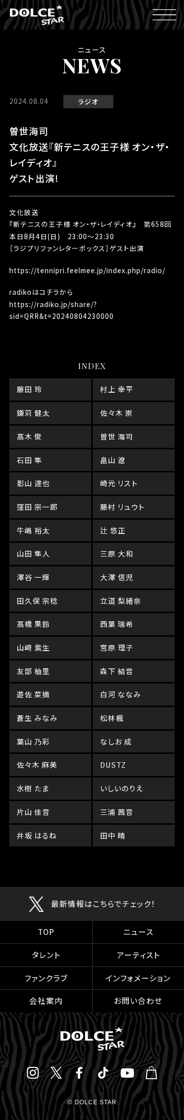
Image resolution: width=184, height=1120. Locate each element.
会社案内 (46, 1000)
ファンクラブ (46, 978)
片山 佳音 (33, 812)
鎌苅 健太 (33, 412)
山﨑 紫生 (33, 647)
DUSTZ (113, 764)
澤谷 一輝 (33, 577)
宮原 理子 (116, 647)
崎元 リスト (119, 483)
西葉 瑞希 (116, 624)
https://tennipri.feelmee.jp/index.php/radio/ (87, 270)
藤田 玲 (29, 389)
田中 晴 (113, 835)
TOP (46, 931)
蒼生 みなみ (37, 718)
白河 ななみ (120, 694)
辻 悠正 (113, 530)
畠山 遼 (113, 460)
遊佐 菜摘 (33, 694)
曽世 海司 (116, 436)
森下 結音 (116, 671)
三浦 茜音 (116, 812)
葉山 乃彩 (33, 741)
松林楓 (112, 718)
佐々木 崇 (116, 412)
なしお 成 (116, 741)
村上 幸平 (116, 389)
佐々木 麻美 (37, 764)
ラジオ (88, 101)
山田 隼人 (33, 553)
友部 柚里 (33, 671)
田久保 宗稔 (37, 600)
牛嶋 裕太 (33, 530)
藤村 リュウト (122, 506)
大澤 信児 (116, 577)
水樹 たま (33, 788)
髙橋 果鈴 (33, 624)
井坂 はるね (37, 835)
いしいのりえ (121, 788)
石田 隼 (29, 460)
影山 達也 (33, 483)
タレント (46, 955)
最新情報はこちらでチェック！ (103, 903)
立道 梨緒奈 (120, 600)
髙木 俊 (29, 436)
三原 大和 (116, 553)
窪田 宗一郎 (37, 506)
